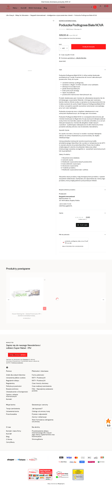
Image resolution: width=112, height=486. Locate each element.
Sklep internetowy (55, 483)
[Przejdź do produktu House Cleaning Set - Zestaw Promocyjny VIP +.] (26, 294)
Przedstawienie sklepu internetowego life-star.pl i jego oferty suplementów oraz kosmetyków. (43, 433)
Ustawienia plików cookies (16, 378)
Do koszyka (44, 308)
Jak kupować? (37, 408)
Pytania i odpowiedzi (39, 414)
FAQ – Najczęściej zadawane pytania (42, 390)
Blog (7, 436)
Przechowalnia (11, 414)
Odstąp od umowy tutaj (41, 411)
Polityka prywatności (13, 386)
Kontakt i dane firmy (13, 431)
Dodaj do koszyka (89, 47)
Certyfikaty (10, 442)
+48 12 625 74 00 (65, 204)
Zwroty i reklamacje (39, 417)
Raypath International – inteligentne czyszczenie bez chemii (51, 15)
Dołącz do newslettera (17, 355)
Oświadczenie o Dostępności (17, 392)
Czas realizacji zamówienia (41, 386)
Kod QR (9, 434)
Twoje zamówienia (13, 408)
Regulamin (26, 359)
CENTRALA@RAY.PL (65, 206)
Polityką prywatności (17, 362)
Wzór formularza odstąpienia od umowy (42, 421)
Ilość (60, 44)
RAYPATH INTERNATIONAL (67, 21)
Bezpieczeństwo (12, 389)
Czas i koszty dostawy (40, 383)
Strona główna (37, 439)
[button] (94, 7)
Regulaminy (10, 383)
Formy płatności (38, 375)
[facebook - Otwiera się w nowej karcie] (7, 367)
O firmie (9, 439)
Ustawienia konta (12, 411)
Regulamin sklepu (12, 380)
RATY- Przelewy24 (38, 378)
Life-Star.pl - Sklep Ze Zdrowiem (17, 15)
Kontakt (9, 399)
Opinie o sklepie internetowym (12, 395)
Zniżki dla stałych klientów (15, 375)
